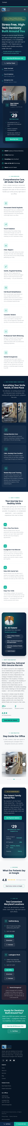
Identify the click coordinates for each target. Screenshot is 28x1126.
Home (3, 1068)
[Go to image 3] (10, 779)
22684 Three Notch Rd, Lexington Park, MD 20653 (14, 960)
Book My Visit (14, 139)
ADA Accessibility (6, 1119)
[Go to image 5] (12, 779)
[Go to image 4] (11, 779)
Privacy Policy (5, 1116)
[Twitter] (6, 1060)
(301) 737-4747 (11, 965)
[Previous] (4, 764)
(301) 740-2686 (11, 931)
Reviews (10, 944)
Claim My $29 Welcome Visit (14, 58)
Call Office (9, 936)
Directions (9, 940)
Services (4, 1073)
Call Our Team (10, 63)
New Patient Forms (6, 1085)
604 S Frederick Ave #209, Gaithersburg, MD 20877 (14, 927)
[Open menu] (24, 9)
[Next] (24, 764)
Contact (4, 2)
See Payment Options (12, 818)
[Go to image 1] (7, 779)
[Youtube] (10, 1060)
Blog (3, 1075)
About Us (4, 1070)
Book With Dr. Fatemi (10, 720)
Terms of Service (13, 1116)
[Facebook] (3, 1060)
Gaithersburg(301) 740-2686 (6, 1096)
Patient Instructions (6, 1088)
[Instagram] (14, 1060)
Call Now (15, 1031)
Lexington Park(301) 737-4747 (5, 1101)
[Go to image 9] (17, 779)
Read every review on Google (14, 886)
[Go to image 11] (20, 779)
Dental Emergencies (6, 1104)
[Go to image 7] (15, 779)
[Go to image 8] (16, 779)
